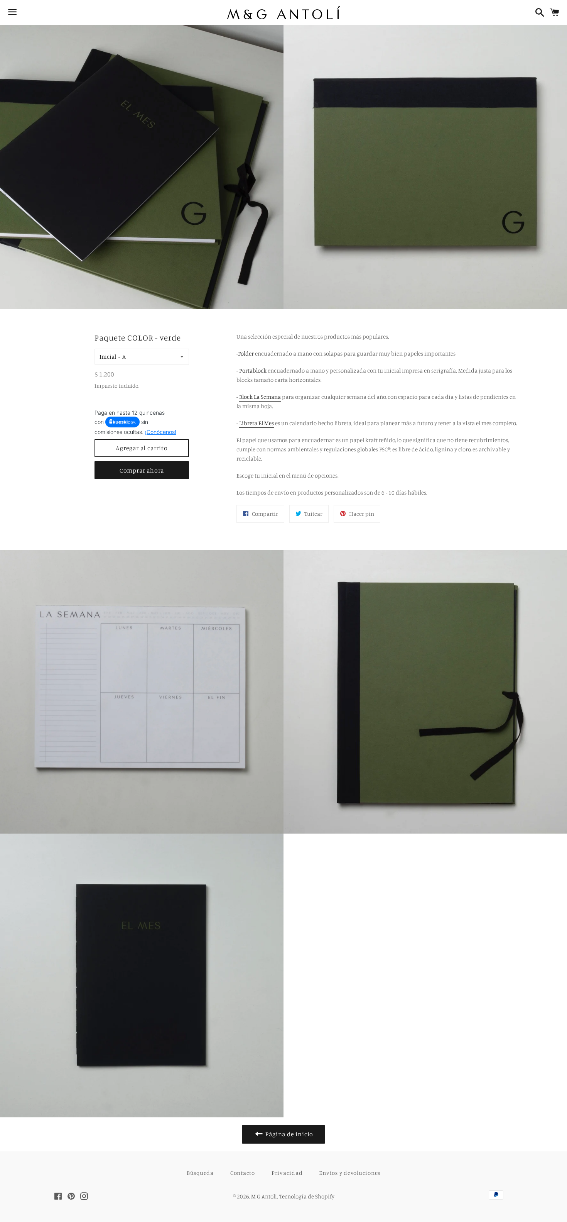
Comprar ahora (142, 470)
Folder (246, 353)
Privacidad (287, 1172)
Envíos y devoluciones (349, 1172)
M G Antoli (264, 1196)
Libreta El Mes (256, 423)
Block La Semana (260, 396)
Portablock (253, 370)
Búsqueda (200, 1172)
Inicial (108, 356)
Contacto (242, 1172)
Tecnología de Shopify (306, 1196)
